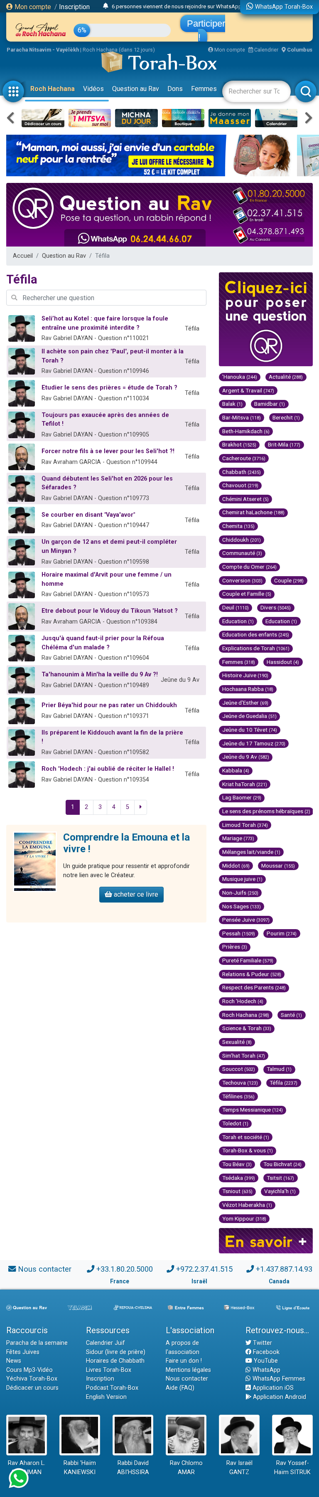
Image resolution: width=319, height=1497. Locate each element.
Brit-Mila (284, 444)
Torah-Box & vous (247, 1150)
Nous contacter (44, 1269)
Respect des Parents (254, 987)
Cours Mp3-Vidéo (29, 1370)
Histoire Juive (245, 675)
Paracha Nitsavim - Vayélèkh (43, 50)
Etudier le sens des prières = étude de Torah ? (109, 387)
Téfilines (238, 1096)
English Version (106, 1397)
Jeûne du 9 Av (245, 756)
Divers (275, 607)
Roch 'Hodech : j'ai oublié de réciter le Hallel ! (108, 768)
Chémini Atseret (245, 499)
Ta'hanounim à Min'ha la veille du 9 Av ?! (100, 674)
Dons (175, 89)
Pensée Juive (246, 919)
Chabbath (241, 472)
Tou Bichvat (282, 1164)
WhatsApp (265, 1370)
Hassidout (283, 661)
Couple (289, 580)
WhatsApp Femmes (278, 1378)
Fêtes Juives (22, 1352)
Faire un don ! (184, 1360)
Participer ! (206, 30)
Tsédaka (238, 1177)
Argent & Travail (248, 390)
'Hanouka (239, 376)
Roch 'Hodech (242, 1001)
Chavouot (240, 485)
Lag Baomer (241, 797)
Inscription (74, 7)
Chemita (238, 526)
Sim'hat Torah (243, 1055)
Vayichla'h (280, 1191)
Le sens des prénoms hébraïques (266, 811)
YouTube (265, 1360)
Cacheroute (243, 458)
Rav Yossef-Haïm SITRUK (292, 1468)
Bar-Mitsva (241, 417)
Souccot (238, 1068)
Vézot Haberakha (247, 1204)
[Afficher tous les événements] (105, 6)
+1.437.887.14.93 (284, 1269)
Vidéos (93, 89)
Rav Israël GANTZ (239, 1468)
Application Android (278, 1397)
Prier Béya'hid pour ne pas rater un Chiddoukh (109, 705)
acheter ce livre (135, 894)
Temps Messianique (252, 1109)
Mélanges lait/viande (251, 851)
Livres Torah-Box (108, 1370)
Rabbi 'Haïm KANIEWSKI (80, 1468)
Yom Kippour (244, 1218)
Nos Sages (241, 906)
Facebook (265, 1352)
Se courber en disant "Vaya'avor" (88, 514)
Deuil (235, 607)
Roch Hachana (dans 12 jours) (119, 50)
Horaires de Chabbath (115, 1360)
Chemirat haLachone (253, 512)
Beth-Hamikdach (246, 431)
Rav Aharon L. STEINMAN (26, 1468)
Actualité (286, 376)
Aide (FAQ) (180, 1387)
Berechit (286, 417)
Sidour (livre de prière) (115, 1352)
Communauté (242, 553)
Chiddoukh (241, 539)
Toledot (235, 1123)
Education (238, 621)
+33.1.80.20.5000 (124, 1269)
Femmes (204, 89)
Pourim (282, 933)
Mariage (238, 838)
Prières (234, 946)
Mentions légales (188, 1370)
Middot (236, 865)
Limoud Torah (245, 824)
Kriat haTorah (244, 784)
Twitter (261, 1343)
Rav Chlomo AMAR (186, 1468)
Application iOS (272, 1387)
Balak (232, 403)
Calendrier (265, 50)
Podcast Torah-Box (112, 1387)
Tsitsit (280, 1177)
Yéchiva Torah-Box (31, 1378)
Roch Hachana (52, 89)
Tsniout (237, 1191)
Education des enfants (255, 634)
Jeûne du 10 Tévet (249, 729)
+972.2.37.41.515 (204, 1269)
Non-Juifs (240, 892)
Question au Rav (135, 89)
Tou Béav (237, 1164)
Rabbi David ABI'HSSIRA (133, 1468)
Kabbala (235, 770)
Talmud (279, 1068)
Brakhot (239, 444)
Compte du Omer (249, 566)
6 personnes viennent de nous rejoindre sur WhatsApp (177, 6)
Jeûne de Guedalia (249, 716)
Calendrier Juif (105, 1343)
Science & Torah (246, 1028)
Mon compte (32, 7)
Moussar (278, 865)
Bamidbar (269, 403)
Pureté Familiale (247, 960)
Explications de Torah (256, 648)
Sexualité (237, 1041)
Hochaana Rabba (247, 689)
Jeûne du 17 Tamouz (253, 743)
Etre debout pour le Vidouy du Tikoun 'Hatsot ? (110, 610)
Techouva (240, 1082)
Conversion (242, 580)
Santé (291, 1014)
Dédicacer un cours (32, 1387)
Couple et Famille (246, 593)
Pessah (238, 933)
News (13, 1360)
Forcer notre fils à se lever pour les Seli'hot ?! (108, 451)
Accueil (23, 255)
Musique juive (242, 879)
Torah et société (245, 1137)
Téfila (283, 1082)
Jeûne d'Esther (245, 702)
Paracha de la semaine (37, 1343)
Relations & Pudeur (251, 974)
